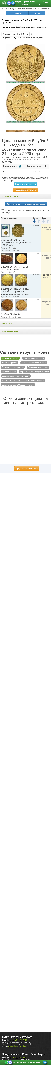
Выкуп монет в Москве (17, 1036)
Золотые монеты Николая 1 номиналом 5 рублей (23, 380)
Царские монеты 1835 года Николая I (18, 385)
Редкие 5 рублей (9, 371)
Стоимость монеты (12, 197)
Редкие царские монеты (38, 367)
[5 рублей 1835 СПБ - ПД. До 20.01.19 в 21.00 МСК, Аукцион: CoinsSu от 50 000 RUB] (7, 258)
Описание (7, 324)
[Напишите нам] (6, 1062)
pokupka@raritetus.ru (18, 1046)
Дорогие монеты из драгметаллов (34, 371)
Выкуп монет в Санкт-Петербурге (23, 1054)
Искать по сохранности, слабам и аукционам (26, 204)
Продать (17, 13)
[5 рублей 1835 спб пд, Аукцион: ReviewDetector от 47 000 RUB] (7, 305)
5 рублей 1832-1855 (10, 358)
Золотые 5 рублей (9, 363)
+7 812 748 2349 (19, 1058)
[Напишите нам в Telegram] (13, 3)
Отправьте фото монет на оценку (25, 2)
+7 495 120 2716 (19, 1040)
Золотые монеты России (33, 358)
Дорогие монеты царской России (16, 376)
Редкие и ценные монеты (13, 367)
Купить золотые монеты (25, 184)
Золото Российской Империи (33, 363)
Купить (37, 13)
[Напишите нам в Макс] (9, 3)
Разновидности (10, 332)
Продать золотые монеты (25, 190)
